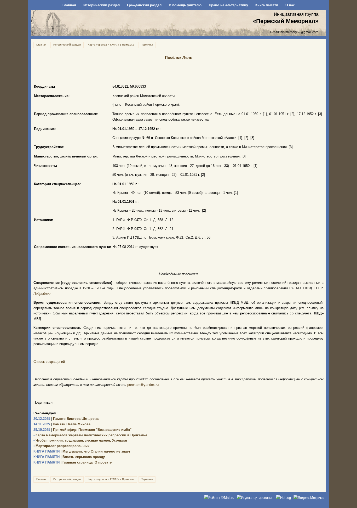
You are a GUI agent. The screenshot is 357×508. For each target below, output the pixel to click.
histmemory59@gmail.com (299, 32)
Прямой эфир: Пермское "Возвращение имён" (82, 430)
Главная (69, 5)
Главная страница (63, 462)
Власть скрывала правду (69, 457)
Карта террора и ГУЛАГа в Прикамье (111, 44)
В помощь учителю (185, 5)
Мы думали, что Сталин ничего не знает (81, 451)
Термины (147, 44)
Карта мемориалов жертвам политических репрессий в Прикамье (90, 435)
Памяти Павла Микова (61, 424)
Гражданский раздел (144, 5)
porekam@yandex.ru (143, 385)
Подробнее (41, 294)
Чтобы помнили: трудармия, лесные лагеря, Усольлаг (80, 440)
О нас (290, 5)
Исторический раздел (101, 5)
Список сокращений (49, 362)
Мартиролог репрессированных (61, 446)
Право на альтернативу (228, 5)
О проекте (103, 462)
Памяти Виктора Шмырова (66, 419)
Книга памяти (266, 5)
